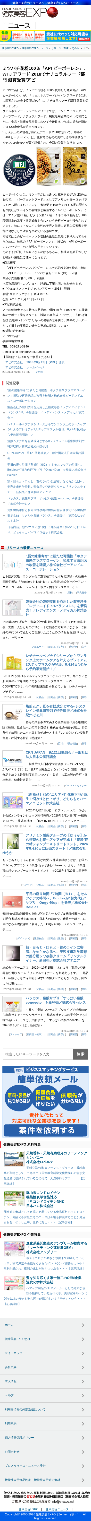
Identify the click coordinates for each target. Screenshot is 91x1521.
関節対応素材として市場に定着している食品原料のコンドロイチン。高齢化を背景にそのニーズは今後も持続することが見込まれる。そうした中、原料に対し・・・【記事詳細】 (44, 1217)
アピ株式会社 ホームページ (24, 367)
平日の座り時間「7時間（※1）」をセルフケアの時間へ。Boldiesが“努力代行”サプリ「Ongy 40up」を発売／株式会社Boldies (46, 470)
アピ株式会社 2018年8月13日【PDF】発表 (35, 362)
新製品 (73, 646)
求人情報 (11, 1381)
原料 (69, 592)
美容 (84, 646)
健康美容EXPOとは (17, 1339)
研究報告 (82, 592)
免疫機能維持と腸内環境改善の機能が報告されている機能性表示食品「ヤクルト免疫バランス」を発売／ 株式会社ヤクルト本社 (46, 515)
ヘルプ (9, 1395)
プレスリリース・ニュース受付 (25, 1466)
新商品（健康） (56, 938)
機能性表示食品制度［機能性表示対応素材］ (34, 1480)
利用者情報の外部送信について (25, 1409)
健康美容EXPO (28, 1509)
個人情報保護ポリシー (19, 1437)
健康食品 (39, 938)
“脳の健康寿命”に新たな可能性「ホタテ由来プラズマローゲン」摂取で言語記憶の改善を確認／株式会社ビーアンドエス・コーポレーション (46, 395)
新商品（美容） (56, 646)
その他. (39, 372)
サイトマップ (13, 1353)
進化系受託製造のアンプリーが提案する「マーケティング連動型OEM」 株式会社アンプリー (56, 1247)
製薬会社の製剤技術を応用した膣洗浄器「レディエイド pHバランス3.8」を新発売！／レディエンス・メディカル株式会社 (46, 412)
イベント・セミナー (76, 785)
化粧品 (40, 697)
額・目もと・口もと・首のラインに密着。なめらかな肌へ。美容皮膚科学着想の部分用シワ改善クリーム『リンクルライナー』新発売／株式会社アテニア (46, 487)
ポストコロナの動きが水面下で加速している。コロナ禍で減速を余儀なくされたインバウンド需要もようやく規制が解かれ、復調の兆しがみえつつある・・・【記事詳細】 (45, 1263)
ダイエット (23, 938)
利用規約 (11, 1423)
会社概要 (11, 1367)
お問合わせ (12, 1451)
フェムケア (38, 646)
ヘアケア (27, 885)
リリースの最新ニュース (24, 548)
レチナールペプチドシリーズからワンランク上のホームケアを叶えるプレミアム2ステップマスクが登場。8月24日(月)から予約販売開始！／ (46, 429)
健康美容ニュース (57, 1509)
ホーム (9, 1325)
